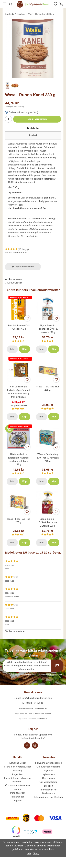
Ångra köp (17, 774)
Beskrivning (33, 128)
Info (12, 349)
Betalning (18, 770)
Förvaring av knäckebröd (48, 762)
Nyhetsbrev (48, 774)
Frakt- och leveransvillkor (17, 766)
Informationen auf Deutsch (48, 797)
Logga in (17, 800)
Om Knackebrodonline (48, 766)
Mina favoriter (17, 792)
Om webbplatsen (48, 782)
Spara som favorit (24, 266)
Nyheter (48, 770)
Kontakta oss (17, 796)
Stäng (36, 853)
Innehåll (33, 135)
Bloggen (48, 785)
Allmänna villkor (17, 762)
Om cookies (48, 778)
